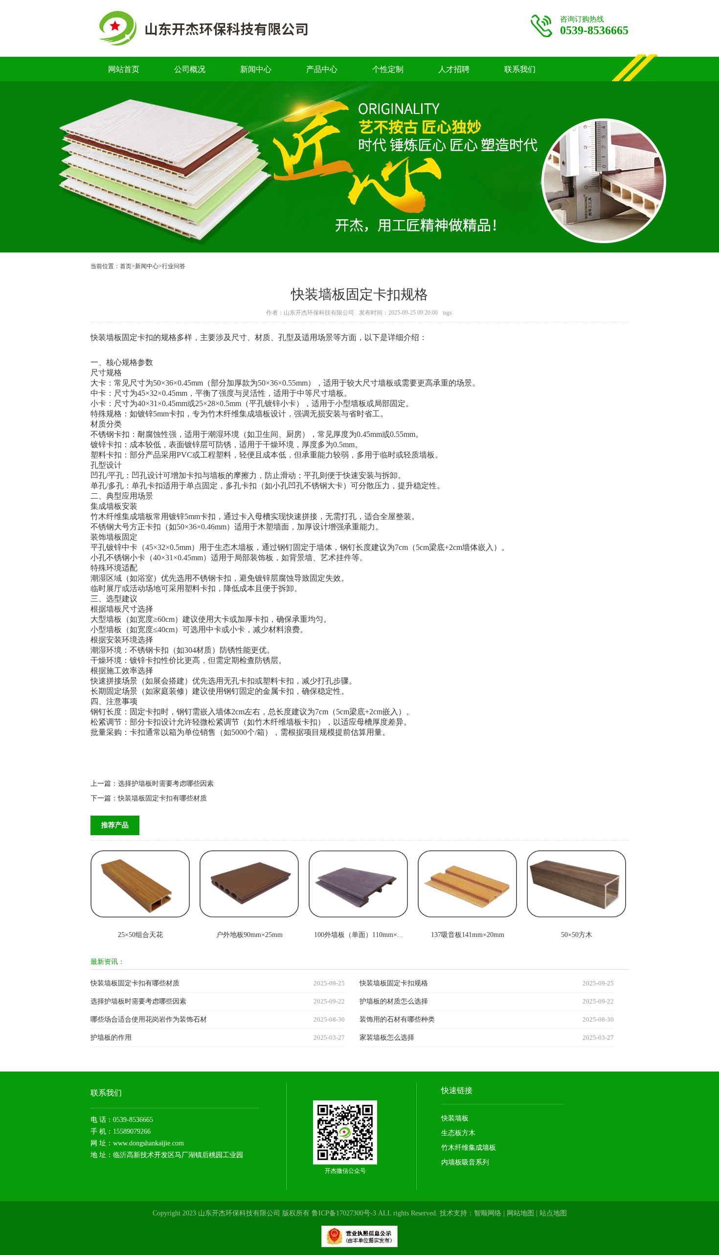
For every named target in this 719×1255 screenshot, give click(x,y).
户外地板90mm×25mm (249, 934)
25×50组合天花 (140, 934)
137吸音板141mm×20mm (467, 934)
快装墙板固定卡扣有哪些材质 (162, 798)
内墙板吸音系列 (465, 1162)
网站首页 (123, 69)
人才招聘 (454, 69)
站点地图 (553, 1213)
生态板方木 (458, 1133)
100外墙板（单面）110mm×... (358, 934)
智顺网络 (487, 1213)
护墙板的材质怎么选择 (394, 1001)
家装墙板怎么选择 (387, 1037)
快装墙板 (455, 1118)
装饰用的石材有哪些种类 (397, 1019)
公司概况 (189, 69)
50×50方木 (576, 934)
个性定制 (388, 69)
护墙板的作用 (111, 1037)
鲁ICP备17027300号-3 (344, 1213)
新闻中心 (255, 69)
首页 (126, 266)
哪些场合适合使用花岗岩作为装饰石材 (148, 1019)
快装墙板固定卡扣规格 (394, 983)
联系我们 (520, 69)
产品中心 (321, 69)
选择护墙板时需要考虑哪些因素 (166, 783)
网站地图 (520, 1213)
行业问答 (173, 266)
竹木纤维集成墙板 (468, 1147)
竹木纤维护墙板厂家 (223, 28)
